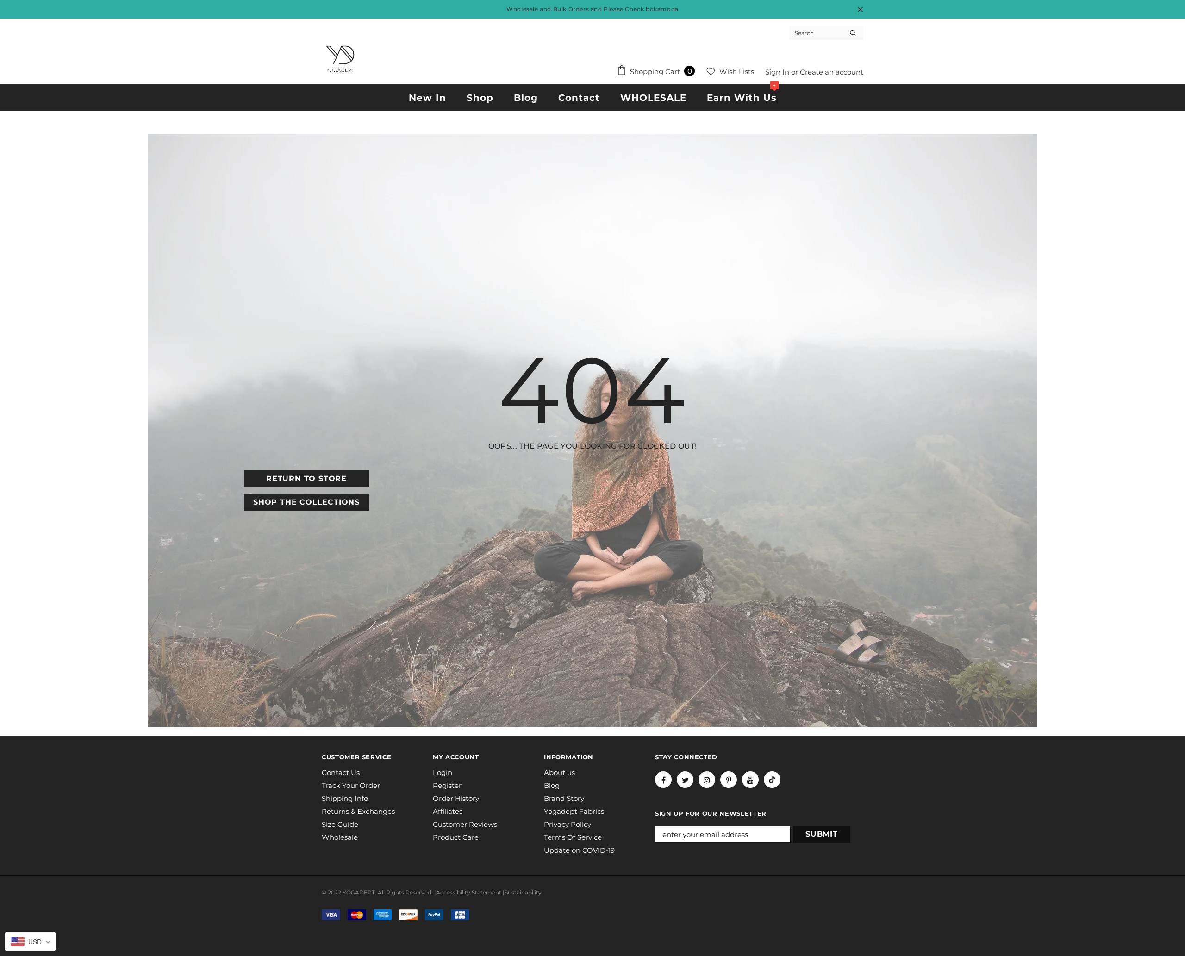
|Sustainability (522, 892)
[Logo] (340, 58)
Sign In (778, 72)
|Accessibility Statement (467, 892)
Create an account (831, 72)
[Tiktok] (772, 779)
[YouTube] (750, 779)
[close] (860, 9)
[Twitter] (685, 779)
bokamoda (662, 9)
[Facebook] (663, 779)
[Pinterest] (728, 779)
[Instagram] (707, 779)
